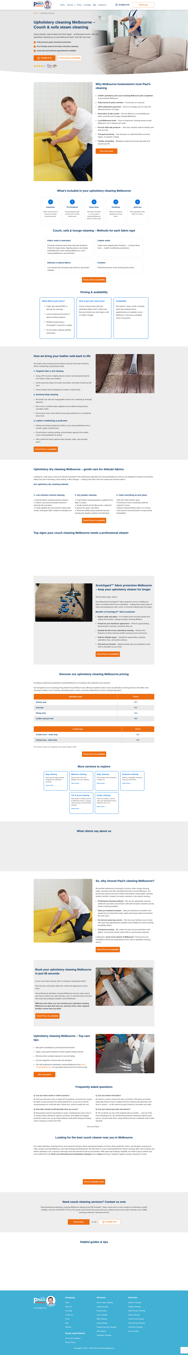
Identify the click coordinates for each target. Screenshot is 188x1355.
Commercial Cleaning (136, 1319)
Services (70, 5)
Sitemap (68, 1327)
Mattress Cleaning (134, 1302)
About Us (68, 1307)
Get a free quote (106, 151)
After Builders (101, 1331)
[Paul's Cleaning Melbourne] (42, 5)
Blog (94, 5)
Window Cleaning (134, 1307)
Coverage (87, 5)
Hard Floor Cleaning (135, 1327)
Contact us (69, 1315)
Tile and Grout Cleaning (136, 1323)
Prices (79, 5)
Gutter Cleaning (133, 1315)
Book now (143, 5)
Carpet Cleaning (102, 1307)
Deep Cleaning (102, 1323)
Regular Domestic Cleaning (106, 1327)
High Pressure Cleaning (136, 1311)
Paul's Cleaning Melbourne (103, 1348)
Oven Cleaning (102, 1315)
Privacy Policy (70, 1342)
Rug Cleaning (101, 1311)
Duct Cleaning (133, 1331)
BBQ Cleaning (102, 1319)
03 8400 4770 (124, 5)
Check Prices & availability (46, 449)
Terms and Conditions (73, 1338)
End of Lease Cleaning (105, 1302)
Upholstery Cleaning (104, 1335)
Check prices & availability (70, 58)
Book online (79, 1222)
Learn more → (101, 783)
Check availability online (94, 1182)
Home (62, 5)
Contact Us (102, 5)
